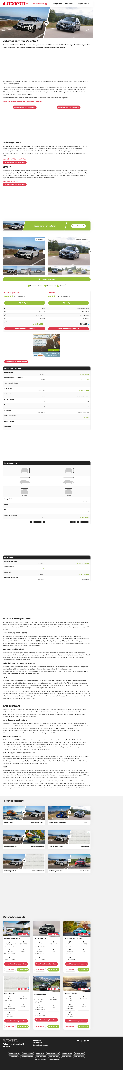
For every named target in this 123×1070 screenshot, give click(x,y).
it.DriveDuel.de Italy (66, 1056)
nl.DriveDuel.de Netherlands (27, 1056)
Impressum (37, 1040)
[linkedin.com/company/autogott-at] (85, 1040)
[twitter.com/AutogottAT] (78, 1040)
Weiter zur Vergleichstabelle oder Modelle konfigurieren (22, 101)
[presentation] (3, 252)
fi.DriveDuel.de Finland (54, 1059)
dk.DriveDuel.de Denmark (40, 1059)
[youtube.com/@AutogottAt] (88, 1040)
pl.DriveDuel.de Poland (41, 1056)
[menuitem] (57, 3)
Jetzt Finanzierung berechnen (24, 107)
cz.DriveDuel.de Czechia (54, 1056)
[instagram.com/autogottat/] (81, 1040)
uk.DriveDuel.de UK (13, 1056)
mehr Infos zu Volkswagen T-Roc (14, 159)
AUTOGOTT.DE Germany (14, 1053)
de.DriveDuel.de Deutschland (53, 1053)
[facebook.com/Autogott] (74, 1040)
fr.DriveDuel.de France (67, 1053)
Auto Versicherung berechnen (16, 362)
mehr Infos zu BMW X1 (10, 181)
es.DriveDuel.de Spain (79, 1053)
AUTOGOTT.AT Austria (28, 1053)
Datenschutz (37, 1043)
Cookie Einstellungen (40, 1045)
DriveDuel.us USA (40, 1053)
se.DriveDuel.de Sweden (79, 1056)
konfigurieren (25, 303)
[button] (70, 4)
